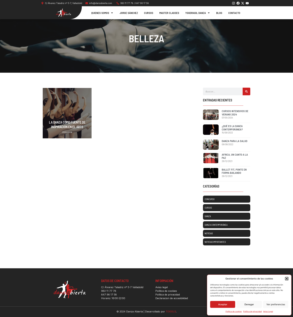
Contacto (234, 13)
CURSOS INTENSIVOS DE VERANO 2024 (235, 112)
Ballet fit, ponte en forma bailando (234, 171)
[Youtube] (247, 3)
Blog (219, 13)
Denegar (249, 304)
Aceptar (222, 304)
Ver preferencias (275, 304)
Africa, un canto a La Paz (235, 156)
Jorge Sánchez (128, 13)
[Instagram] (233, 3)
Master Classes (169, 13)
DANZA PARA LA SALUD (234, 141)
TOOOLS (171, 311)
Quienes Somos (100, 13)
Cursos (148, 13)
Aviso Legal (268, 311)
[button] (286, 278)
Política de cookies (234, 311)
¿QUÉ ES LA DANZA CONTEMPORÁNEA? (232, 127)
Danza (84, 92)
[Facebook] (238, 3)
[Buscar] (246, 91)
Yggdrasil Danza (195, 13)
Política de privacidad (252, 311)
